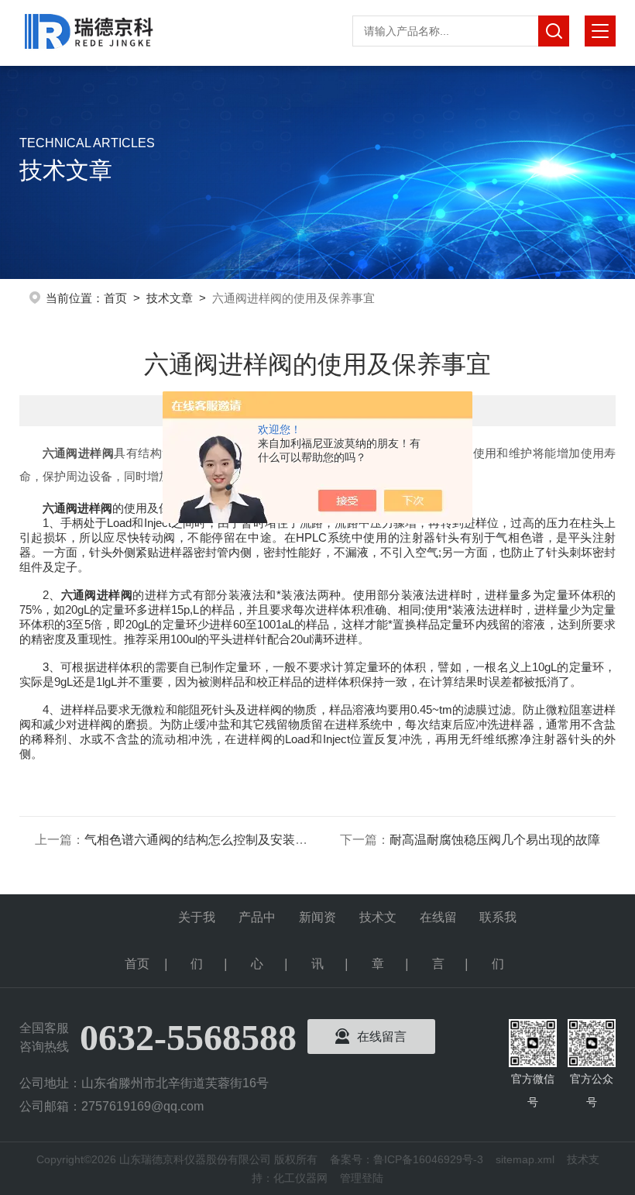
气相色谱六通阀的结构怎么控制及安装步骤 (202, 839)
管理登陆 (361, 1178)
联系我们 (498, 926)
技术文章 (169, 298)
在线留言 (438, 926)
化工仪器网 (300, 1178)
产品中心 (257, 926)
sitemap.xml (525, 1159)
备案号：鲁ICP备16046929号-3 (406, 1159)
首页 (115, 298)
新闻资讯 (317, 926)
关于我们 (196, 926)
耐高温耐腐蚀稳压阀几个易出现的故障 (495, 839)
